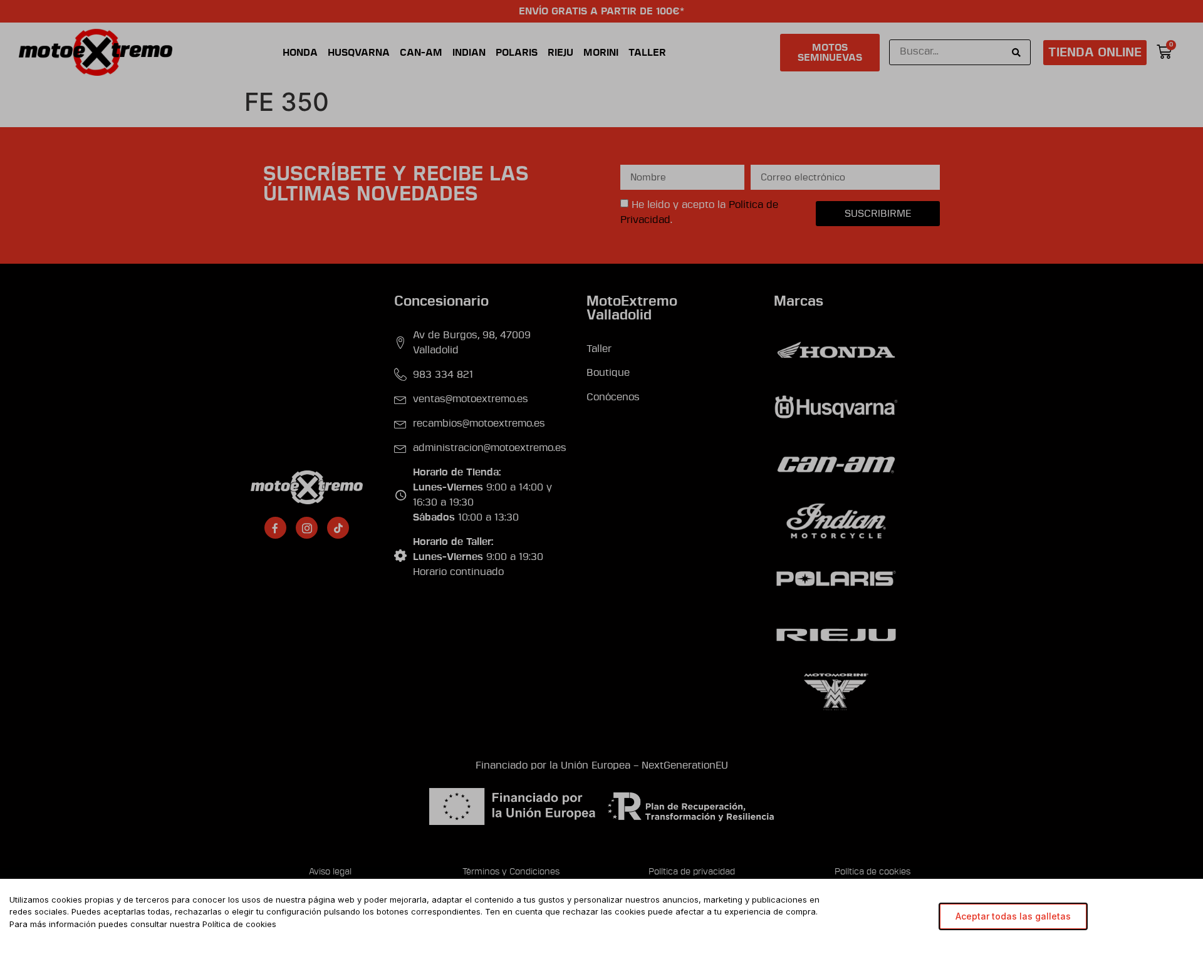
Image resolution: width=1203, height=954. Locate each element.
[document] (601, 477)
